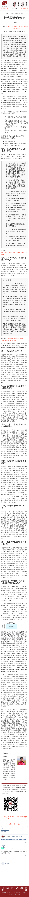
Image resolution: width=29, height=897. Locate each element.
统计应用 (20, 13)
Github (24, 892)
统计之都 (6, 892)
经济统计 (20, 26)
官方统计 (14, 26)
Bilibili (10, 894)
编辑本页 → (24, 9)
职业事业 (14, 13)
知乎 (15, 894)
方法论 (13, 28)
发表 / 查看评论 (14, 824)
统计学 (18, 28)
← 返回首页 (4, 9)
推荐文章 (8, 13)
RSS (19, 894)
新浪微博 (18, 892)
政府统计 (9, 26)
